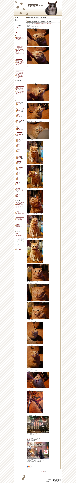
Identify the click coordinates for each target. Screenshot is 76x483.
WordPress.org (18, 249)
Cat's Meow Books (19, 134)
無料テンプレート (58, 481)
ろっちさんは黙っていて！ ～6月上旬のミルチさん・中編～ (19, 44)
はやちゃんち (19, 111)
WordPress (59, 480)
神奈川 (18, 168)
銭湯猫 (17, 135)
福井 (17, 177)
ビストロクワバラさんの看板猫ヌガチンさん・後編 (20, 50)
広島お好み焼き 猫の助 (19, 219)
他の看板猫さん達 (19, 132)
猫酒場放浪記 (38, 23)
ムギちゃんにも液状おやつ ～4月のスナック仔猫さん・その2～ (20, 92)
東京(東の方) (19, 157)
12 (19, 28)
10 (17, 28)
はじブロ (17, 212)
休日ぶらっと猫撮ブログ (20, 217)
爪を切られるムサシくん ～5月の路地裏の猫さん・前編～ (20, 76)
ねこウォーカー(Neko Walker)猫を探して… (19, 209)
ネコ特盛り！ (18, 211)
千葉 (17, 169)
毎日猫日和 (18, 224)
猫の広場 (18, 164)
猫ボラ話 (17, 185)
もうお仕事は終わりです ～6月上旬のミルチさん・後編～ (20, 40)
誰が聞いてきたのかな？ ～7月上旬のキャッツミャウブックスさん (20, 83)
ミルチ (35, 23)
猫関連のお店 (18, 188)
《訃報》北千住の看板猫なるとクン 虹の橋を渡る (20, 97)
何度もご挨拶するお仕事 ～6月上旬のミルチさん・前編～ (20, 47)
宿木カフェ (18, 116)
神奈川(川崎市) (19, 166)
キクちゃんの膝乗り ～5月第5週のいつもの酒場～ (20, 57)
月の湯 (18, 149)
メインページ (43, 471)
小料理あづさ (19, 110)
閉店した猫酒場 (19, 120)
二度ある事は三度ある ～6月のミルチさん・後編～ (40, 21)
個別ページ (42, 23)
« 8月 (16, 33)
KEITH (18, 114)
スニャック (18, 115)
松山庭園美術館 (19, 129)
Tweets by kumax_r (19, 235)
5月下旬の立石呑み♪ (19, 59)
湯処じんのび (19, 139)
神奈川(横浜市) (19, 167)
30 (16, 32)
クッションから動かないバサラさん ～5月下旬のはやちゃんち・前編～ (20, 67)
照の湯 (18, 146)
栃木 (17, 172)
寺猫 (17, 163)
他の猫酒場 (18, 119)
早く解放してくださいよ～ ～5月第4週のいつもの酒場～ (20, 70)
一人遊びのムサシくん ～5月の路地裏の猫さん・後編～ (20, 73)
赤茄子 (18, 104)
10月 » (18, 33)
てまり (18, 103)
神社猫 (18, 162)
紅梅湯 (18, 144)
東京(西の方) (19, 158)
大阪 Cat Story (18, 218)
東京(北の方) (19, 156)
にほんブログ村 (29, 467)
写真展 (17, 182)
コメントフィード (19, 248)
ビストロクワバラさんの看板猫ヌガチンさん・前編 (20, 53)
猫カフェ (17, 184)
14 (21, 28)
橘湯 (17, 145)
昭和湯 (18, 141)
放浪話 (17, 196)
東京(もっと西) (19, 161)
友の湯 (18, 136)
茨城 (17, 173)
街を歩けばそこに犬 (19, 189)
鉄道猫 (17, 194)
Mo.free (18, 128)
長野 (17, 178)
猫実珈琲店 (18, 225)
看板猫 (17, 121)
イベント (17, 183)
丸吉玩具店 (18, 122)
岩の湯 (18, 140)
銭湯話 (18, 151)
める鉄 (17, 233)
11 (18, 28)
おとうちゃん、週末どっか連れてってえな (20, 203)
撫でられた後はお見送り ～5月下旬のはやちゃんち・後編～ (20, 63)
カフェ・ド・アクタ (30, 439)
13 (20, 28)
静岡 (17, 179)
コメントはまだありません (47, 23)
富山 (17, 174)
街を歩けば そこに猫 (33, 4)
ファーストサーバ (52, 481)
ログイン (17, 245)
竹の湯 (18, 150)
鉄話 (17, 195)
